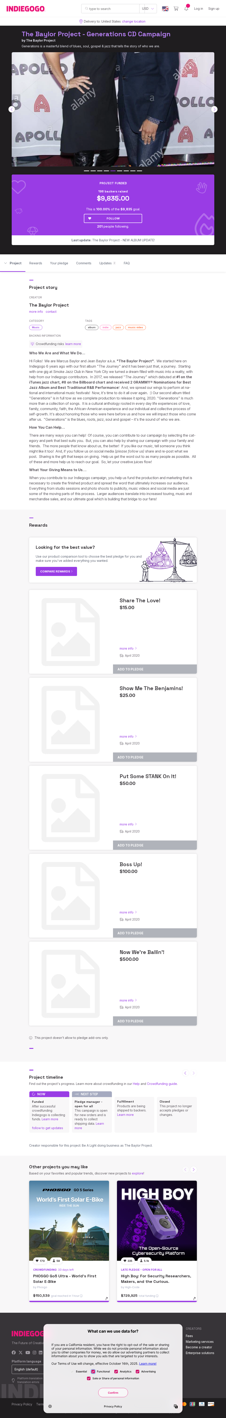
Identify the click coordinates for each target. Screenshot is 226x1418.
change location (133, 21)
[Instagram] (34, 1353)
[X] (21, 1353)
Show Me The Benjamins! (151, 688)
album (92, 327)
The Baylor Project (40, 40)
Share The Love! (140, 600)
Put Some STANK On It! (148, 776)
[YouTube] (27, 1353)
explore (137, 1173)
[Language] (165, 8)
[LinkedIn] (40, 1353)
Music (36, 327)
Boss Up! (131, 864)
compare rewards (55, 571)
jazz (118, 327)
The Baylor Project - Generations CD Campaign (96, 34)
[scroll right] (214, 109)
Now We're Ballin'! (142, 952)
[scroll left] (11, 109)
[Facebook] (14, 1353)
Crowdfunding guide (162, 1084)
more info (36, 311)
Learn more (50, 1119)
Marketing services (200, 1341)
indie (106, 327)
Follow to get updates (47, 1128)
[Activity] (186, 9)
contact (51, 311)
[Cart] (176, 9)
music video (135, 327)
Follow (113, 218)
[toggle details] (108, 1301)
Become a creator (199, 1347)
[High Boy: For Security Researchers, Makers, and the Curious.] (157, 1221)
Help (136, 1084)
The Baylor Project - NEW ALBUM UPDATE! (113, 240)
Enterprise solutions (200, 1353)
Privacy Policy (22, 1404)
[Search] (86, 8)
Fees (189, 1336)
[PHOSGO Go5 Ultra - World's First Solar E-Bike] (69, 1221)
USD (145, 8)
